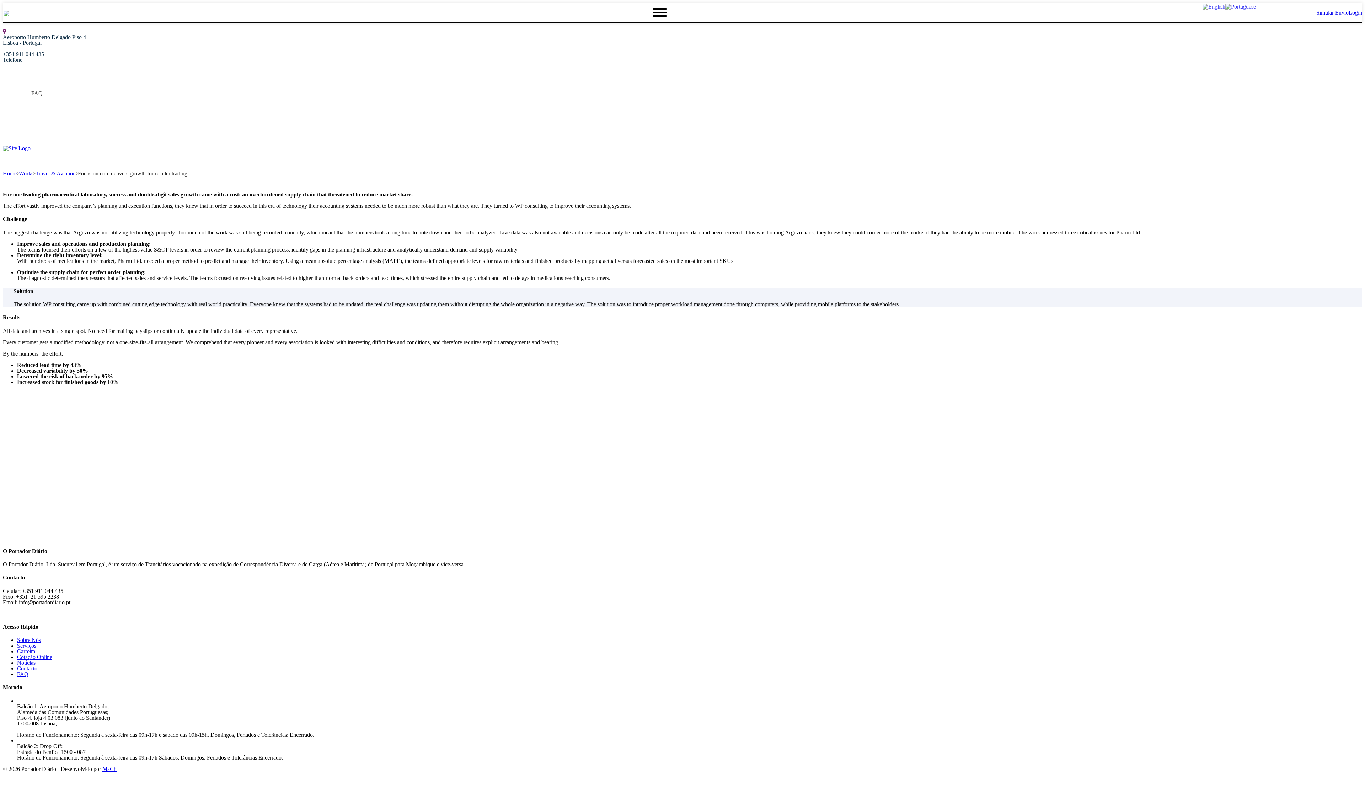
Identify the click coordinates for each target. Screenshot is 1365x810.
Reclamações (32, 116)
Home (10, 174)
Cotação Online (34, 110)
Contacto (27, 668)
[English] (1214, 6)
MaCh (109, 769)
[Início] (17, 148)
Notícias (26, 105)
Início (23, 82)
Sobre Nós (29, 88)
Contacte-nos (32, 122)
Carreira (26, 651)
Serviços (26, 99)
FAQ (37, 93)
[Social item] (6, 139)
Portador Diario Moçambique (50, 127)
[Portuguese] (1240, 6)
